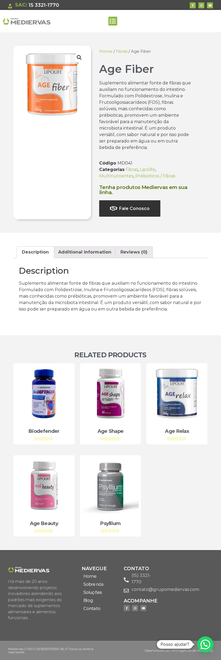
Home (105, 51)
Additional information (84, 252)
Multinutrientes (116, 176)
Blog (88, 600)
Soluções (92, 592)
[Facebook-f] (193, 5)
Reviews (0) (133, 252)
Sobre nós (93, 584)
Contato (91, 608)
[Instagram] (201, 5)
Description (35, 252)
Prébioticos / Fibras (155, 176)
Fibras (121, 51)
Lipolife (147, 169)
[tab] (35, 252)
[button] (112, 21)
